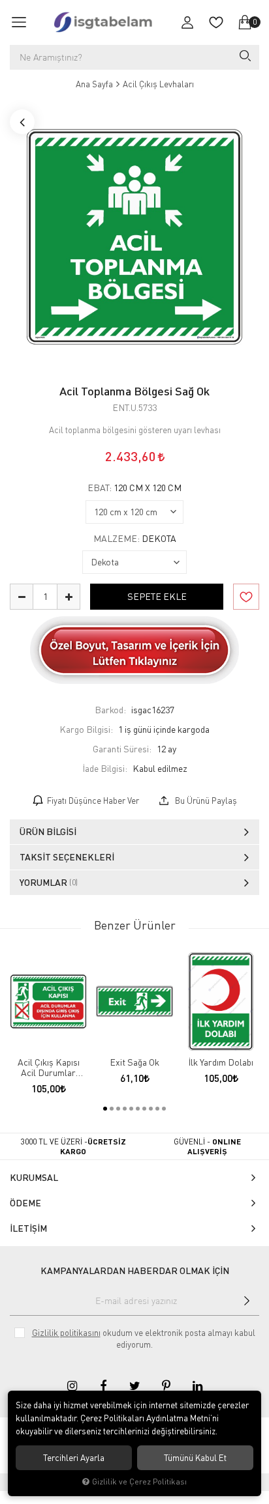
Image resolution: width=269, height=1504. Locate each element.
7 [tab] (144, 1109)
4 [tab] (125, 1109)
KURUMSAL (34, 1177)
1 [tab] (105, 1109)
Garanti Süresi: (122, 748)
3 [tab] (118, 1109)
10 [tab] (164, 1109)
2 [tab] (112, 1109)
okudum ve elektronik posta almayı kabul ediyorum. (143, 1338)
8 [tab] (151, 1109)
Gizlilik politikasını (66, 1332)
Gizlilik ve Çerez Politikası (139, 1481)
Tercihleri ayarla (73, 1458)
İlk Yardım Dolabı (220, 1062)
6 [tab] (138, 1109)
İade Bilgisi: (104, 768)
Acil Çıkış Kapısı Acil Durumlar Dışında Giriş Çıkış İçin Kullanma (49, 1067)
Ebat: (134, 488)
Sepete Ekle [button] (157, 596)
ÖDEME (25, 1202)
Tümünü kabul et (195, 1458)
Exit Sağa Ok (134, 1062)
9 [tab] (157, 1109)
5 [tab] (131, 1109)
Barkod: (110, 709)
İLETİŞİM (28, 1228)
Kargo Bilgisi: (86, 729)
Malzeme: (134, 538)
